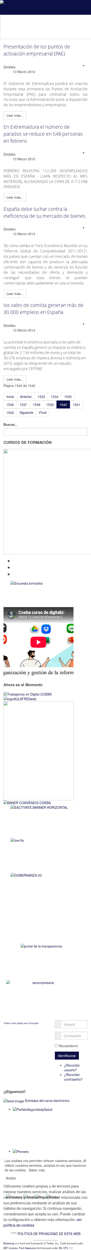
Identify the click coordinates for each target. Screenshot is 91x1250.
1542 (10, 412)
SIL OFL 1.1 (66, 1248)
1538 (36, 404)
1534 (54, 396)
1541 (76, 404)
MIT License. (11, 1248)
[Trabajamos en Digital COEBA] (28, 693)
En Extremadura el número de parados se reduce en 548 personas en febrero (43, 134)
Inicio (10, 396)
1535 (68, 396)
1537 (23, 404)
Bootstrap (9, 1243)
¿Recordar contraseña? (73, 1077)
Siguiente (26, 412)
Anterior (26, 396)
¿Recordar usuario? (72, 1067)
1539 (50, 404)
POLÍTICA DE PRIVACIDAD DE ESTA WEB (49, 1233)
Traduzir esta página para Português (21, 1023)
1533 (41, 396)
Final (42, 412)
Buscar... (10, 424)
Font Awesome (27, 1248)
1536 (10, 404)
